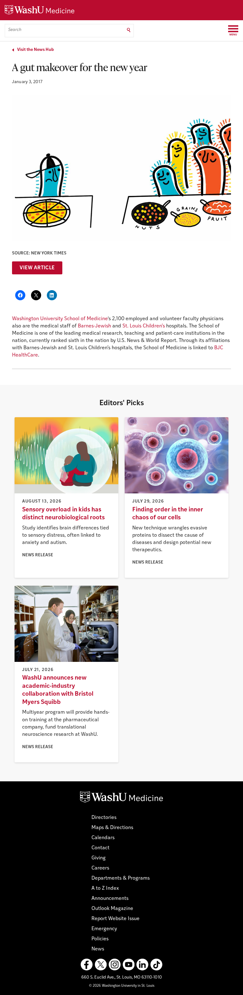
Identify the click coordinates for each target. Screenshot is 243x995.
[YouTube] (128, 965)
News (97, 949)
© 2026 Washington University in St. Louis (121, 986)
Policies (100, 939)
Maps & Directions (112, 827)
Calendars (103, 837)
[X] (101, 965)
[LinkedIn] (142, 965)
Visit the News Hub (35, 50)
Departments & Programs (120, 878)
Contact (100, 848)
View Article (37, 268)
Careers (100, 868)
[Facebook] (87, 965)
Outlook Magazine (112, 908)
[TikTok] (156, 965)
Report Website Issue (115, 918)
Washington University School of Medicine (60, 318)
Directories (103, 817)
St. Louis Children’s (143, 326)
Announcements (109, 898)
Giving (98, 858)
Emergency (104, 928)
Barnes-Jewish (94, 326)
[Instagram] (115, 965)
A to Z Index (105, 888)
